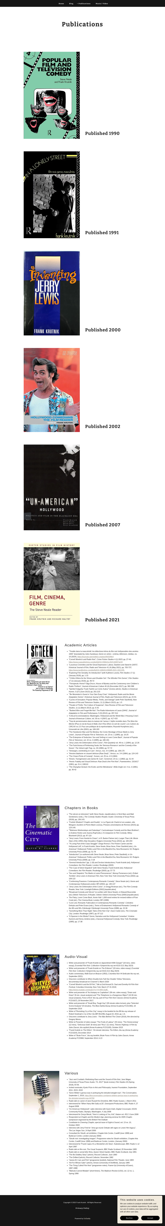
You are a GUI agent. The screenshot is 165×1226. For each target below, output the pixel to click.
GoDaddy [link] (87, 1218)
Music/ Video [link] (102, 4)
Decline (129, 1218)
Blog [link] (71, 4)
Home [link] (61, 4)
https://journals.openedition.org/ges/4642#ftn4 (95, 657)
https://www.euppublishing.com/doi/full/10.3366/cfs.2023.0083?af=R (96, 662)
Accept (150, 1218)
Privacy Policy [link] (82, 1208)
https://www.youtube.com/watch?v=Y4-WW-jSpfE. (89, 990)
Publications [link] (85, 4)
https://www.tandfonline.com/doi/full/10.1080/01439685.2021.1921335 (96, 670)
